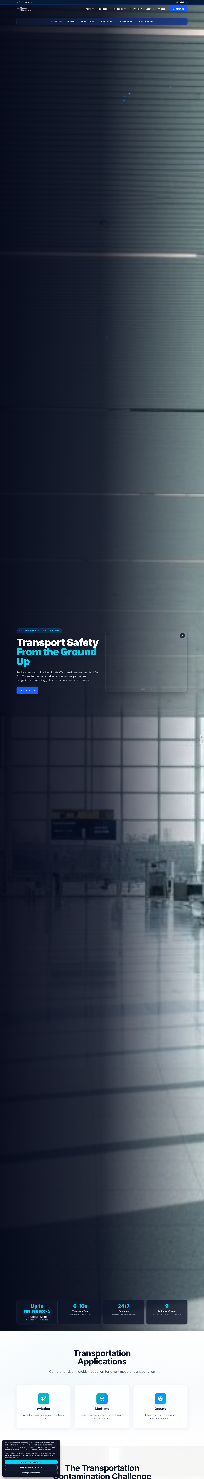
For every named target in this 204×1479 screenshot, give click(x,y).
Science (150, 9)
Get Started (25, 690)
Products (102, 9)
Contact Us (178, 9)
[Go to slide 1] (143, 689)
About (88, 9)
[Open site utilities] (202, 742)
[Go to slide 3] (149, 689)
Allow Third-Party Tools (31, 1462)
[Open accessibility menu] (202, 737)
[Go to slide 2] (147, 689)
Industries (118, 9)
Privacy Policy (37, 1455)
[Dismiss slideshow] (182, 635)
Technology (136, 9)
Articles (161, 9)
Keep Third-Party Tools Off (31, 1467)
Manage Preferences (31, 1473)
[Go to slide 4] (151, 689)
